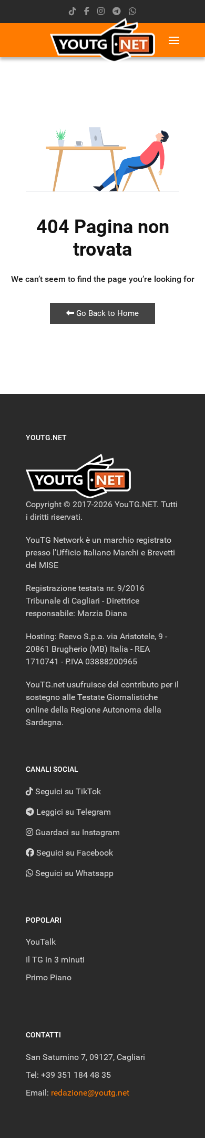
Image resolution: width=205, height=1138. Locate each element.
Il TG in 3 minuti (55, 960)
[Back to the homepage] (102, 40)
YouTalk (41, 942)
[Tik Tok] (72, 11)
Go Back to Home (106, 313)
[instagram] (101, 11)
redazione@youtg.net (90, 1093)
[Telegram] (116, 11)
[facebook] (86, 11)
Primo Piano (48, 977)
